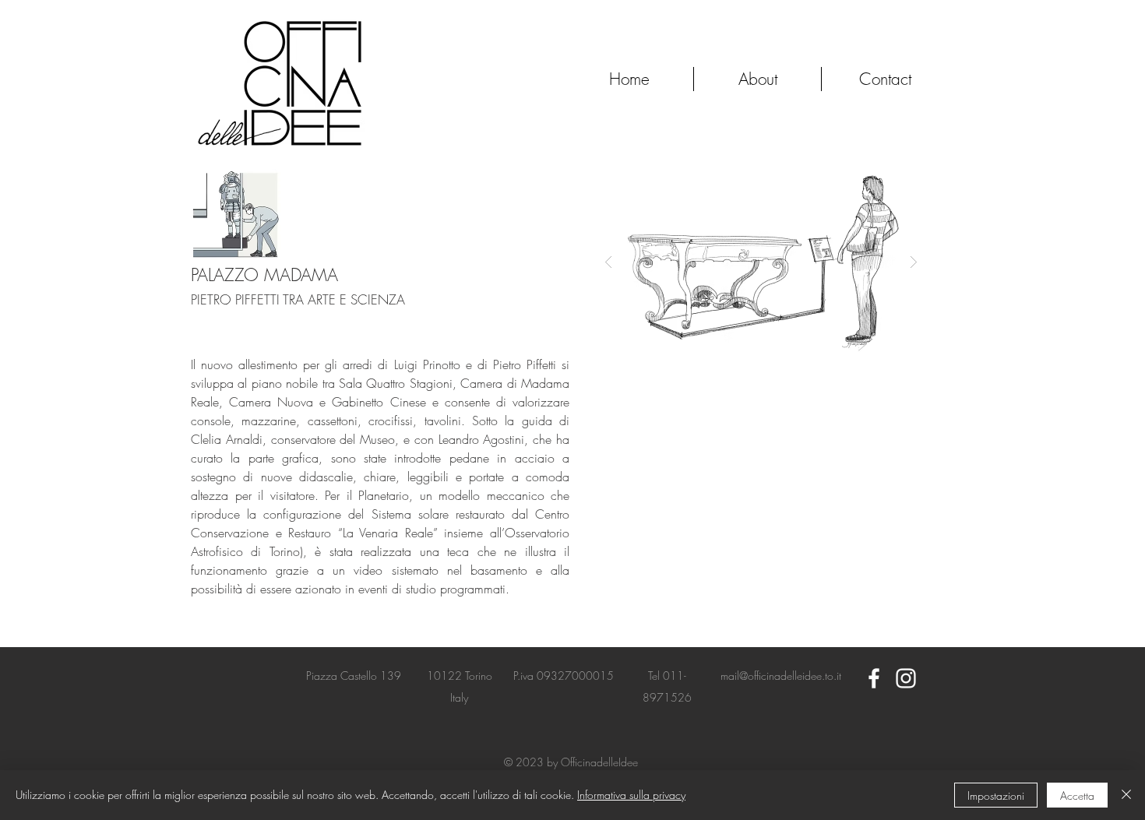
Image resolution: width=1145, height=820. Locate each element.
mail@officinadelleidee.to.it (780, 675)
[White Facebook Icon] (874, 678)
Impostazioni (995, 795)
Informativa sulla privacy (631, 794)
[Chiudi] (1126, 795)
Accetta (1077, 795)
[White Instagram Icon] (906, 678)
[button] (761, 261)
